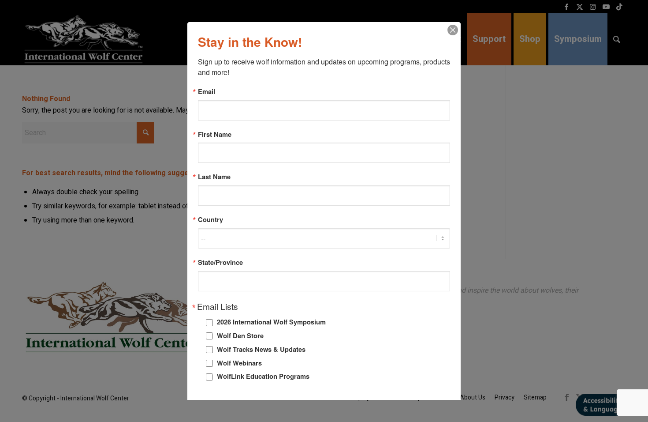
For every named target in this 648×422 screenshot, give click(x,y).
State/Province (220, 262)
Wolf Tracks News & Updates (261, 349)
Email (206, 91)
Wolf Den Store (240, 335)
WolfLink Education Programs (263, 376)
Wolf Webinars (239, 363)
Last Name (214, 176)
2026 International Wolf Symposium (271, 322)
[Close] (452, 30)
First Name (214, 134)
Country (210, 219)
